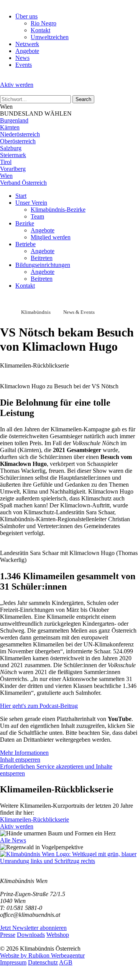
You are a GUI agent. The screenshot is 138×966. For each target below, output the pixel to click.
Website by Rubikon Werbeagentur (42, 955)
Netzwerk (27, 44)
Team (37, 216)
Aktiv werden (16, 84)
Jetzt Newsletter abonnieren (33, 928)
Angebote (27, 51)
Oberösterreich (18, 141)
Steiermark (13, 155)
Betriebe (25, 244)
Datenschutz (43, 962)
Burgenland (14, 120)
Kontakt (40, 30)
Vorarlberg (13, 169)
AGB (65, 962)
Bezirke (24, 223)
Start (20, 195)
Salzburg (10, 148)
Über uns (26, 16)
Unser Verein (31, 202)
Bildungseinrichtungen (42, 265)
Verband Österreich (23, 182)
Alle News (13, 840)
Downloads (31, 934)
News (22, 58)
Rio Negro (43, 23)
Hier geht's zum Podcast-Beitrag (39, 706)
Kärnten (10, 127)
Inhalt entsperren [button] (20, 759)
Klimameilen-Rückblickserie (34, 819)
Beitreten (42, 258)
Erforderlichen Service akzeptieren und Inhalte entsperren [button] (56, 770)
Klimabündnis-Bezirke (58, 209)
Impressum (13, 962)
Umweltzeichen (50, 37)
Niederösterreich (20, 134)
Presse (7, 934)
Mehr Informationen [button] (24, 752)
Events (23, 64)
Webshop (57, 934)
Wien (6, 175)
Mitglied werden (51, 237)
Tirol (6, 162)
